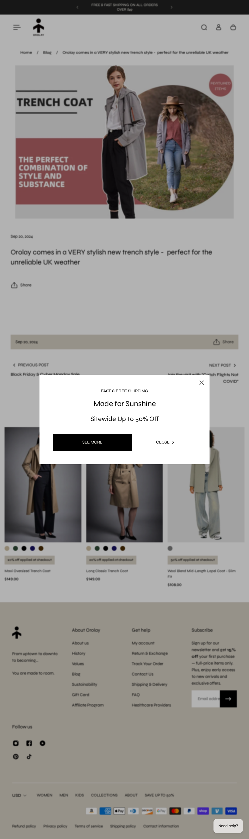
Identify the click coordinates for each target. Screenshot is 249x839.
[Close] (201, 382)
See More (92, 442)
